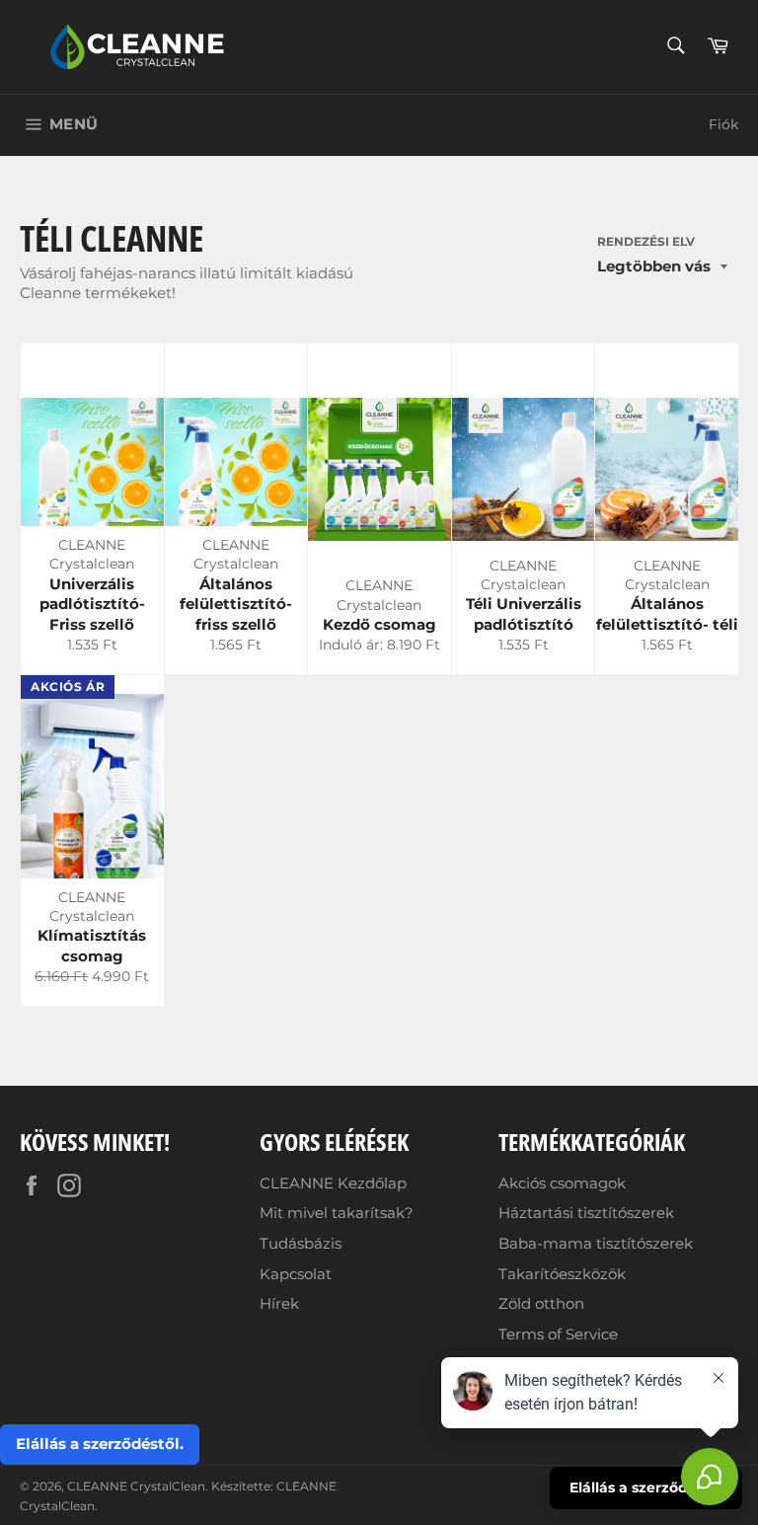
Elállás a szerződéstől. (100, 1443)
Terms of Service (558, 1334)
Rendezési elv (646, 241)
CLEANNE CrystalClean (136, 1486)
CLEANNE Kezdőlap (333, 1183)
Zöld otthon (541, 1303)
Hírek (279, 1303)
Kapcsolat (296, 1273)
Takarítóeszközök (562, 1273)
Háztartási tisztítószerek (586, 1212)
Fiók (723, 124)
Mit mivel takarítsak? (337, 1212)
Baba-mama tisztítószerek (595, 1243)
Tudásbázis (300, 1243)
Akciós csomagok (562, 1183)
